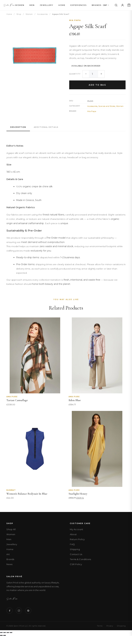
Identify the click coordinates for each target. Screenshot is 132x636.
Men (32, 5)
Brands (96, 5)
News (9, 564)
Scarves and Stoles (106, 106)
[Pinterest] (28, 611)
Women (19, 5)
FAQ (72, 544)
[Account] (122, 5)
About (73, 534)
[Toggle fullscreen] (4, 632)
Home (61, 5)
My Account (76, 529)
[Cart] (129, 5)
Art (8, 554)
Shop (18, 14)
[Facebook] (9, 611)
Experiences (79, 5)
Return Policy (77, 539)
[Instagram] (19, 611)
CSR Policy (76, 564)
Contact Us (76, 554)
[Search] (116, 5)
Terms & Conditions (80, 559)
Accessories (42, 14)
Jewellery (46, 5)
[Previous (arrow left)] (1, 635)
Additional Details (46, 127)
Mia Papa (75, 20)
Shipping (75, 549)
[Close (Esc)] (11, 632)
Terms (100, 626)
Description (18, 127)
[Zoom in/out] (1, 632)
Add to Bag (97, 85)
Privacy (109, 626)
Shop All (11, 529)
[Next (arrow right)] (4, 635)
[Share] (7, 632)
